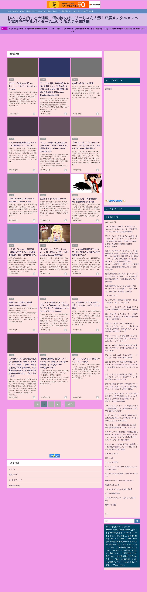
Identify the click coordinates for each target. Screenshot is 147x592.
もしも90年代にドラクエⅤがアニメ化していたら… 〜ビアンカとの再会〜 (86, 305)
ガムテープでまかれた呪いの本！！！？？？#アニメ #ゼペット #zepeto (23, 86)
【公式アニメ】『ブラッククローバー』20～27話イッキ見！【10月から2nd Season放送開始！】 (54, 252)
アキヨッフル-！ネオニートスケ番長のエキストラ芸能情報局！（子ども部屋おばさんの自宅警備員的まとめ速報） (121, 408)
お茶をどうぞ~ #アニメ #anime (53, 199)
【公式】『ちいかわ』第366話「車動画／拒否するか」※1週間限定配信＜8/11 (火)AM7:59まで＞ (23, 252)
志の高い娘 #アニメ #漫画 (82, 83)
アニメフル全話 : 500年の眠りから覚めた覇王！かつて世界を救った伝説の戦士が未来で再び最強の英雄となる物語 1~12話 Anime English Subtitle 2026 (54, 89)
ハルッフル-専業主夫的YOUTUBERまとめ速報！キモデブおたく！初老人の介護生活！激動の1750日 (121, 347)
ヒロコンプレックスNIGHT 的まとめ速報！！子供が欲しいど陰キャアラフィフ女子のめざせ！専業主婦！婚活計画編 (121, 446)
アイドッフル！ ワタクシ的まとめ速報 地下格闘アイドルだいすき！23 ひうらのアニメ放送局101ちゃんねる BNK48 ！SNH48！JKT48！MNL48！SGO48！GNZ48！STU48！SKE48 (121, 241)
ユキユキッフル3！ (112, 453)
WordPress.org (14, 485)
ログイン (12, 469)
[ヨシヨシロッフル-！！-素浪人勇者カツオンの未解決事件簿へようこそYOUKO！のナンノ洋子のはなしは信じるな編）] (121, 417)
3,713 (70, 404)
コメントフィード (15, 480)
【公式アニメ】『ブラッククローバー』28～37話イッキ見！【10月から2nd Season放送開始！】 (86, 145)
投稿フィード (14, 474)
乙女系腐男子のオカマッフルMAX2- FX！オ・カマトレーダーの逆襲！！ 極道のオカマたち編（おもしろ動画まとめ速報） (121, 288)
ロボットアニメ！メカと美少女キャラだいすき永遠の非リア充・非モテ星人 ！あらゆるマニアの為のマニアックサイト (121, 338)
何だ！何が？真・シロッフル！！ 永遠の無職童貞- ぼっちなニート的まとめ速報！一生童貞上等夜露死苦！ (121, 316)
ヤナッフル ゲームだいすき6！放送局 (118, 489)
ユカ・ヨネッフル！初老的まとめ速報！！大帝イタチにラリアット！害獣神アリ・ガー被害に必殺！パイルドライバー (121, 376)
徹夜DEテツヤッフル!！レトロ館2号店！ (119, 480)
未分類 (11, 79)
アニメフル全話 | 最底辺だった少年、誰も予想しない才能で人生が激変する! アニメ (86, 252)
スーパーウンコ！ (111, 295)
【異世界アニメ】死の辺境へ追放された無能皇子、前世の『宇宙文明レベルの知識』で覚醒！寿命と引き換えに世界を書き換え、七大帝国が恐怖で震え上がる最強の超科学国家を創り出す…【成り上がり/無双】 (22, 367)
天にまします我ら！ (112, 462)
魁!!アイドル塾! (110, 505)
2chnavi (108, 89)
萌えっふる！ (110, 458)
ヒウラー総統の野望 (112, 493)
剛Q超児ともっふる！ (113, 485)
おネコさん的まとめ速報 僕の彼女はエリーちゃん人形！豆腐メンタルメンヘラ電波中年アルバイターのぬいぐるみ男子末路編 (121, 229)
